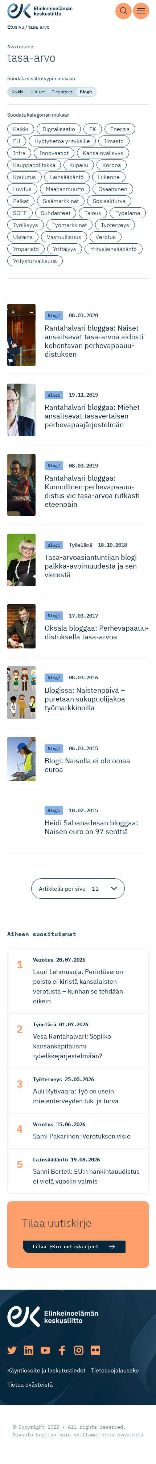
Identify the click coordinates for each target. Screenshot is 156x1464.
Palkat (21, 201)
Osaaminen (112, 189)
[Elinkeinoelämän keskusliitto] (52, 1315)
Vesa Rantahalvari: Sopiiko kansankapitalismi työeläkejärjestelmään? (72, 1046)
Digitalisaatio (58, 129)
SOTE (20, 213)
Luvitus (22, 189)
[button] (123, 11)
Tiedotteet (62, 91)
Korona (111, 165)
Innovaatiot (54, 153)
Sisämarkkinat (61, 201)
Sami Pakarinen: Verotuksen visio (82, 1136)
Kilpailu (78, 165)
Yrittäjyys (64, 248)
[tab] (17, 92)
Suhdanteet (55, 213)
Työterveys (115, 225)
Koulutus (24, 177)
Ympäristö (26, 248)
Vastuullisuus (64, 236)
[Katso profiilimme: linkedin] (28, 1350)
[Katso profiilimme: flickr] (95, 1350)
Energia (120, 129)
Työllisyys (25, 225)
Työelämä (127, 213)
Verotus (105, 236)
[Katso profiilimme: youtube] (45, 1350)
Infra (19, 153)
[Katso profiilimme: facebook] (62, 1350)
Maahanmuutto (65, 189)
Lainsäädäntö (67, 177)
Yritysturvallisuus (35, 260)
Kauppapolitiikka (34, 165)
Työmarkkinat (69, 225)
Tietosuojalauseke (115, 1370)
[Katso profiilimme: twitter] (12, 1350)
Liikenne (109, 177)
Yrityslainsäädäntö (113, 248)
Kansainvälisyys (103, 153)
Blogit (86, 91)
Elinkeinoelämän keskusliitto (40, 11)
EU (16, 141)
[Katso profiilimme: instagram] (78, 1350)
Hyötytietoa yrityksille (62, 141)
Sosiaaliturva (109, 201)
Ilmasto (114, 141)
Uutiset (37, 91)
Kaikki (17, 91)
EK (92, 129)
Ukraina (23, 236)
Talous (93, 213)
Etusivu (15, 27)
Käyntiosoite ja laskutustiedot (46, 1370)
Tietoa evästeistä (30, 1384)
